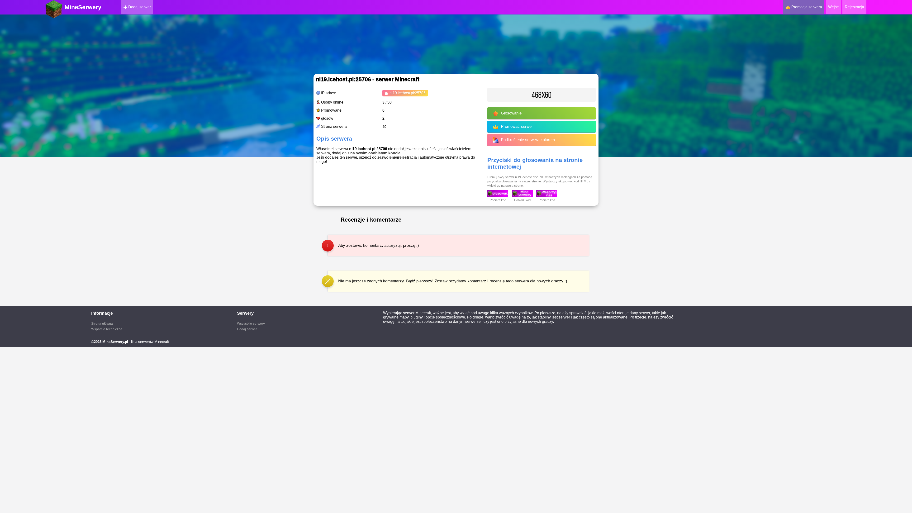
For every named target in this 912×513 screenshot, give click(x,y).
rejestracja (407, 157)
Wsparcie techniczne (106, 329)
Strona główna (102, 323)
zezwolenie (387, 157)
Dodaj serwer (139, 7)
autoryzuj (392, 245)
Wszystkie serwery (251, 323)
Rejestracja (854, 7)
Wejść (833, 7)
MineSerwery (83, 7)
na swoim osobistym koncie (375, 153)
